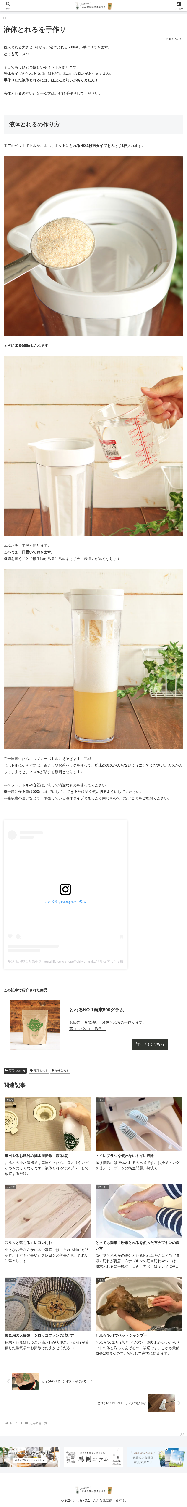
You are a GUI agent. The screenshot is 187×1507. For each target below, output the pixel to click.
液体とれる (41, 1070)
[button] (173, 920)
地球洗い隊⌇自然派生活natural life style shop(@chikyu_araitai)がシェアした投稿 (65, 961)
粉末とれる (62, 1070)
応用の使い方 (17, 1070)
